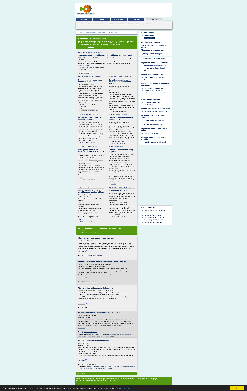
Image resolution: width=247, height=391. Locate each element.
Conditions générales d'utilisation (106, 379)
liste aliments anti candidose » (88, 146)
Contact (147, 24)
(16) (153, 88)
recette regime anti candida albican (152, 116)
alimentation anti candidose (88, 109)
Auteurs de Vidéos (107, 24)
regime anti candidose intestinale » (120, 77)
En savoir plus (124, 388)
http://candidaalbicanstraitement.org (92, 255)
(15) (155, 66)
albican (154, 19)
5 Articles (113, 143)
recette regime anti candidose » (88, 114)
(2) (152, 133)
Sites (97, 24)
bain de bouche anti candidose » (119, 187)
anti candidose (163, 59)
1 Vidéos (91, 67)
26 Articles (83, 104)
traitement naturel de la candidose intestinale (155, 84)
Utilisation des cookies (126, 379)
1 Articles (113, 216)
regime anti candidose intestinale (113, 366)
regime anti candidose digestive (89, 110)
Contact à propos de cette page (146, 379)
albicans (136, 19)
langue (101, 19)
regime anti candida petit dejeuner (112, 334)
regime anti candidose (90, 336)
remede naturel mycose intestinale (155, 108)
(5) (155, 111)
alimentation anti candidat (153, 222)
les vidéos (91, 47)
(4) (153, 125)
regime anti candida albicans (87, 368)
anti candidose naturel (87, 73)
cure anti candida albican (152, 215)
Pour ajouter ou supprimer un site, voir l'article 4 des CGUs (96, 380)
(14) (155, 69)
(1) (155, 78)
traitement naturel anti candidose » (90, 52)
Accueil (80, 24)
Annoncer (139, 24)
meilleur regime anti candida (153, 220)
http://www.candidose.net (89, 281)
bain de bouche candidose (152, 74)
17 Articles (114, 111)
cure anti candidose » (85, 187)
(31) (154, 90)
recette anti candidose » (117, 146)
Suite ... (119, 44)
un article (129, 24)
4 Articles (113, 184)
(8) (154, 121)
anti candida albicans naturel (154, 217)
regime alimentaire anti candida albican (155, 212)
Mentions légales (88, 379)
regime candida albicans (151, 99)
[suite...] (88, 65)
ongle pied (118, 19)
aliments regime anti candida (94, 334)
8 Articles (82, 142)
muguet (84, 19)
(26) (152, 103)
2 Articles (82, 222)
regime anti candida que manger (105, 336)
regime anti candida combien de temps (154, 129)
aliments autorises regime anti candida (153, 138)
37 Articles (83, 67)
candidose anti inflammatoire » (119, 114)
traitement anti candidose (87, 72)
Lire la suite (81, 251)
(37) (155, 94)
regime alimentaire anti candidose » (90, 77)
